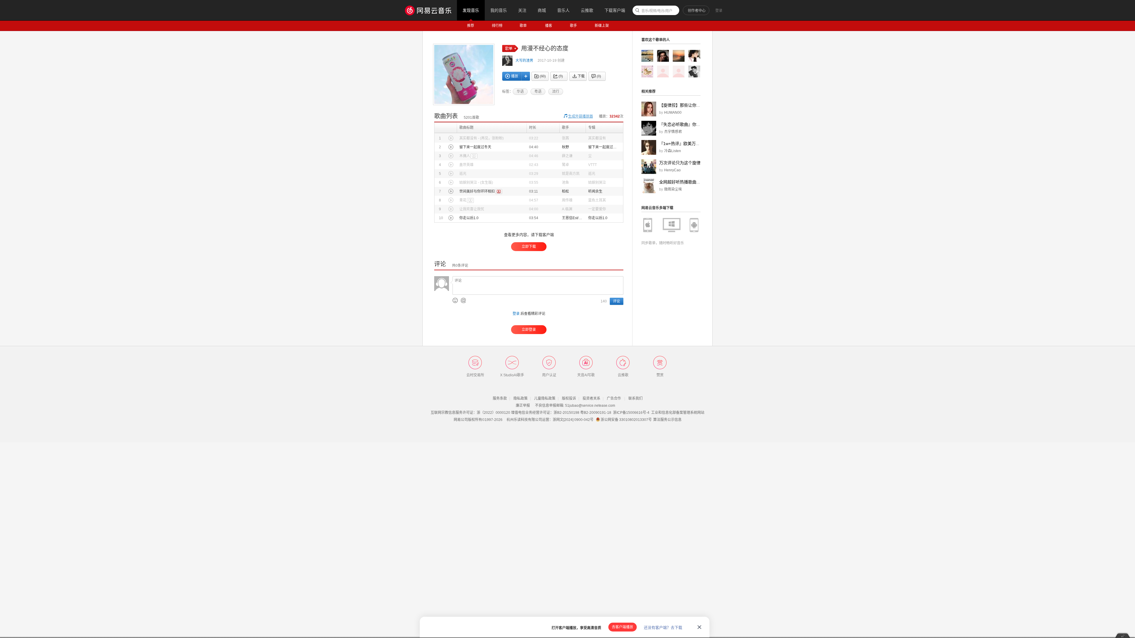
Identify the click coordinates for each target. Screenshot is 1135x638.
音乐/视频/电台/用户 (656, 11)
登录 (718, 11)
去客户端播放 (622, 627)
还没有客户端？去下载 (663, 627)
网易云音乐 (431, 10)
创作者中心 (697, 11)
